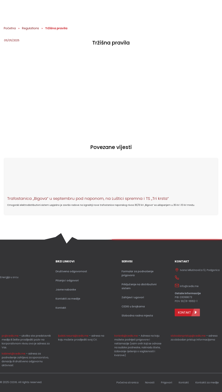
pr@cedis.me (10, 336)
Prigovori (166, 382)
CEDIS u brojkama (133, 306)
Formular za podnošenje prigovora (137, 273)
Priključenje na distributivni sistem (139, 286)
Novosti (149, 382)
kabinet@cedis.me (13, 353)
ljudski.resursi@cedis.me (73, 336)
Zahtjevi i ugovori (133, 297)
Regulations (30, 28)
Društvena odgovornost (71, 271)
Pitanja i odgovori (67, 280)
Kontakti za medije (68, 299)
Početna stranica (127, 382)
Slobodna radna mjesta (137, 315)
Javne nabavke (66, 289)
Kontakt (61, 308)
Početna (10, 28)
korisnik (126, 336)
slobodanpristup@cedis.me (188, 336)
